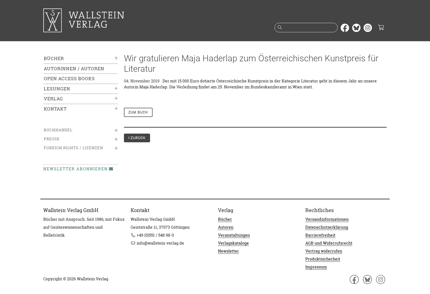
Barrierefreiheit (320, 235)
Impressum (316, 267)
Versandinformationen (327, 219)
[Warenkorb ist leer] (381, 27)
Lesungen (57, 89)
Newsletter (228, 251)
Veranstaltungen (234, 235)
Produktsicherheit (322, 259)
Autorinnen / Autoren (74, 69)
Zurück (138, 138)
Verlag (53, 99)
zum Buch (138, 112)
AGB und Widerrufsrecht (328, 243)
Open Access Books (69, 78)
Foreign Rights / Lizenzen (73, 147)
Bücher (54, 58)
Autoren (225, 227)
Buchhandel (58, 130)
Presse (52, 139)
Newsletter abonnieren (75, 169)
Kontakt (55, 109)
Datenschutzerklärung (326, 227)
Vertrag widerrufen (323, 251)
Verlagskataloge (233, 243)
